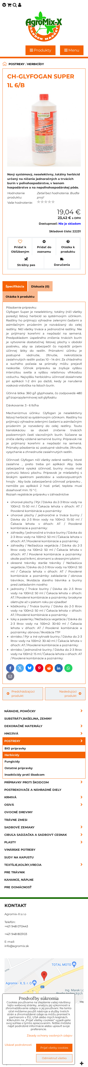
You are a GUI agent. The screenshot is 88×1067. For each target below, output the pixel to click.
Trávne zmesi (15, 820)
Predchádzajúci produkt (23, 693)
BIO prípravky (15, 748)
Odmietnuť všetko (54, 1058)
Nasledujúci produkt (67, 693)
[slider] (46, 202)
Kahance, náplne (19, 879)
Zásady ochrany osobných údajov (49, 1035)
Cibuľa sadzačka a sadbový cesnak (35, 834)
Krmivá (10, 797)
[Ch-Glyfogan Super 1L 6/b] (44, 130)
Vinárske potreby (19, 849)
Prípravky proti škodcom (26, 782)
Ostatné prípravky (19, 768)
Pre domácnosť (18, 887)
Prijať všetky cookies (54, 1047)
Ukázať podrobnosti (18, 1044)
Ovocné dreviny (18, 812)
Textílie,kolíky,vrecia (23, 865)
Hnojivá (11, 733)
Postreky (12, 741)
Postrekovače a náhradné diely (32, 789)
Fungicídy (12, 761)
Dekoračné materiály (23, 726)
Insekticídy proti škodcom (24, 774)
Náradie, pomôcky (20, 711)
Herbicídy (12, 755)
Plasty (10, 842)
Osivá (9, 804)
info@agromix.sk (17, 946)
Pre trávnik (14, 872)
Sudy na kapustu (19, 857)
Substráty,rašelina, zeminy (28, 718)
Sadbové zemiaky (19, 827)
